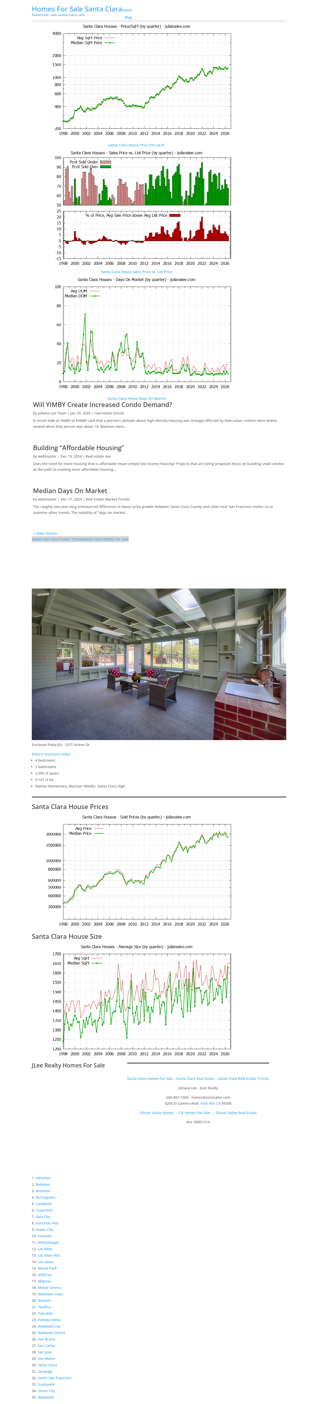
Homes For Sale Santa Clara (77, 8)
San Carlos (46, 1345)
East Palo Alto (47, 1223)
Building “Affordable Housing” (78, 447)
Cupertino (44, 1210)
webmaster (47, 456)
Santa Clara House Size (67, 936)
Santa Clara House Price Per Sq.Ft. (136, 145)
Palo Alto (45, 1313)
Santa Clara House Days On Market (137, 398)
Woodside (46, 1397)
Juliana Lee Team (52, 413)
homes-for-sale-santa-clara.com (58, 14)
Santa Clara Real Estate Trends (57, 539)
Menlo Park (47, 1268)
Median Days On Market (70, 490)
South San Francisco (54, 1377)
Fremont (45, 1236)
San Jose (45, 1352)
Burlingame (45, 1197)
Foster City (44, 1229)
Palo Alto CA (210, 1103)
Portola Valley (49, 1319)
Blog (128, 17)
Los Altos (45, 1249)
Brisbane (43, 1190)
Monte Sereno (49, 1287)
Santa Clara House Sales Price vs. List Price (136, 271)
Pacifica (44, 1307)
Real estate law (98, 456)
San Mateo (46, 1358)
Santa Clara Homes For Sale (106, 539)
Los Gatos (46, 1261)
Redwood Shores (52, 1332)
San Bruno (46, 1339)
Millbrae (45, 1274)
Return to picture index (51, 754)
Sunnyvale (46, 1384)
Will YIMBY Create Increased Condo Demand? (102, 404)
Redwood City (49, 1326)
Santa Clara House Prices (70, 806)
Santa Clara (47, 1365)
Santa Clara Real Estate (195, 1078)
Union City (46, 1390)
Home (127, 10)
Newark (44, 1300)
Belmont (43, 1184)
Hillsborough (48, 1242)
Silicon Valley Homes (157, 1112)
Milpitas (44, 1281)
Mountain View (50, 1294)
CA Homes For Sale (194, 1112)
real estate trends (109, 413)
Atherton (43, 1178)
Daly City (43, 1216)
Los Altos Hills (49, 1255)
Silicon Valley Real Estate (236, 1112)
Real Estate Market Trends (108, 499)
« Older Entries (45, 533)
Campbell (44, 1203)
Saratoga (45, 1371)
